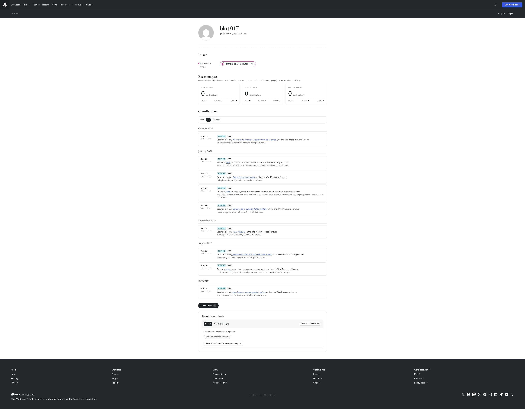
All (208, 120)
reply (228, 162)
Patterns (115, 383)
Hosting (14, 378)
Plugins (115, 378)
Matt (417, 374)
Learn (215, 370)
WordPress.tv (220, 383)
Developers (218, 378)
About (13, 370)
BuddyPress (421, 383)
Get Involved (319, 370)
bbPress (419, 378)
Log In (510, 14)
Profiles (14, 13)
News (13, 374)
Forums (217, 120)
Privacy (14, 383)
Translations (208, 305)
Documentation (219, 374)
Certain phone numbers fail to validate (249, 209)
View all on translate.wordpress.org (222, 343)
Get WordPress (512, 5)
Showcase (116, 370)
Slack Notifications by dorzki (217, 337)
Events (316, 374)
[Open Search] (495, 5)
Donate (317, 378)
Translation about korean (243, 177)
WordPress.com (422, 370)
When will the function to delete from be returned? (254, 140)
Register (501, 14)
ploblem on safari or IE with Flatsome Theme (252, 254)
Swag (317, 383)
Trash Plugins (238, 232)
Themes (115, 374)
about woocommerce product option (248, 292)
